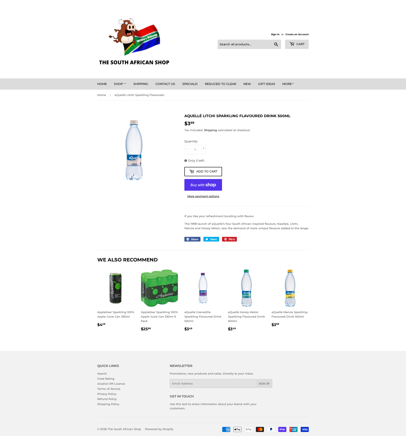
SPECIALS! (190, 84)
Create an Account (297, 34)
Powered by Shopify (159, 429)
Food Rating (105, 378)
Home (102, 84)
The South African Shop (124, 429)
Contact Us (165, 84)
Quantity (191, 141)
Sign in (275, 34)
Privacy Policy (106, 394)
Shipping (140, 84)
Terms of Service (108, 388)
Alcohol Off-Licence (111, 383)
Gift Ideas (266, 84)
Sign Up (264, 383)
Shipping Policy (108, 404)
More (287, 84)
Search (102, 373)
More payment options (203, 196)
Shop (119, 84)
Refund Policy (107, 399)
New (247, 84)
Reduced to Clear (220, 84)
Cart (300, 44)
